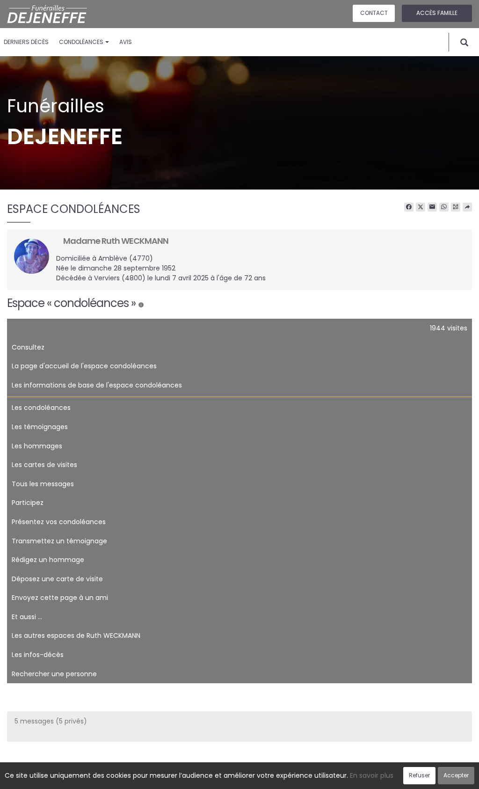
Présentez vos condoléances (59, 521)
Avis (125, 42)
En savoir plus (371, 775)
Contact (374, 13)
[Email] (432, 207)
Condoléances (81, 42)
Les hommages (37, 446)
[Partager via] (467, 207)
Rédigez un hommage (48, 559)
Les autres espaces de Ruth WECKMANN (76, 635)
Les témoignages (40, 426)
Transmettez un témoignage (59, 541)
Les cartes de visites (44, 464)
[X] (420, 207)
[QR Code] (455, 207)
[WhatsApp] (444, 207)
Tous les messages (43, 484)
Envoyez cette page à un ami (60, 597)
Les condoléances (41, 407)
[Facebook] (409, 207)
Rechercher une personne (54, 674)
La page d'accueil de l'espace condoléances (84, 366)
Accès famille (436, 13)
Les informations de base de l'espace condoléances (97, 385)
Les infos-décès (38, 654)
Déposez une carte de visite (57, 579)
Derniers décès (26, 42)
